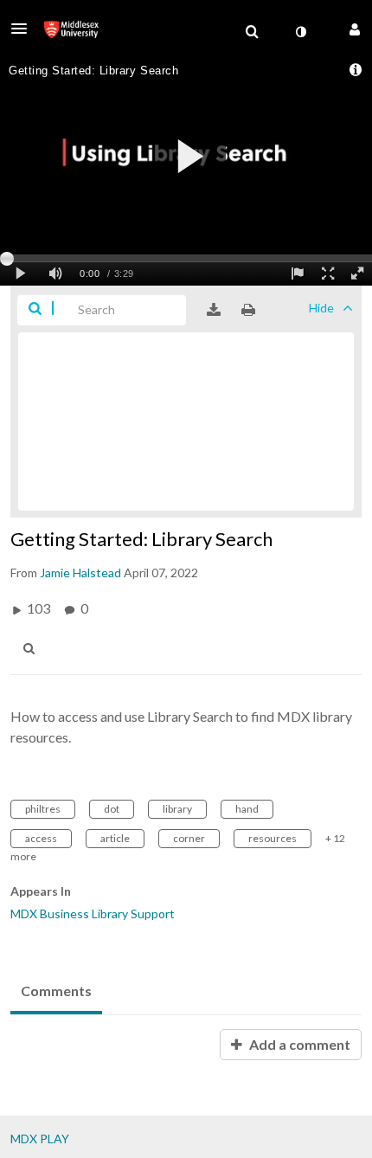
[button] (24, 28)
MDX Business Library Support (92, 913)
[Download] (214, 310)
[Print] (248, 310)
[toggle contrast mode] (300, 32)
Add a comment (298, 1044)
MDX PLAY (39, 1138)
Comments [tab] (56, 990)
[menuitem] (252, 32)
